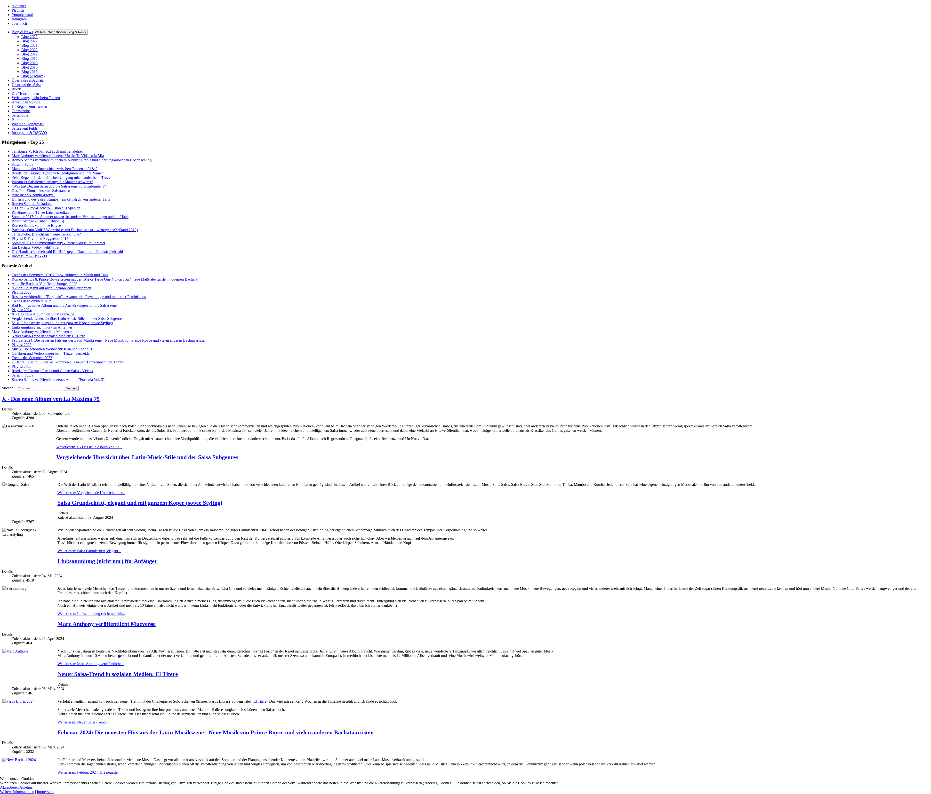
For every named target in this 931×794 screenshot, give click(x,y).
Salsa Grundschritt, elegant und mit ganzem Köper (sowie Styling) (139, 503)
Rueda (17, 89)
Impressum (45, 792)
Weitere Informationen (17, 792)
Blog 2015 (29, 72)
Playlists (18, 10)
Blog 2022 (29, 41)
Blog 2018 (29, 63)
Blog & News (22, 32)
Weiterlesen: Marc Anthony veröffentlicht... (90, 664)
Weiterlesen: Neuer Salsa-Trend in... (84, 722)
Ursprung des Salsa (26, 85)
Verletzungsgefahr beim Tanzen (36, 98)
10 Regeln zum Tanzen (29, 106)
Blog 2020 (29, 50)
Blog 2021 (29, 45)
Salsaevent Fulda (25, 128)
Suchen (71, 388)
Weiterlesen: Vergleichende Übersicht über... (91, 493)
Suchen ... (9, 388)
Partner (17, 120)
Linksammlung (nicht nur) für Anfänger (107, 561)
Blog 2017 (29, 58)
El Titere (259, 701)
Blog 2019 (29, 54)
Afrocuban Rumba (26, 102)
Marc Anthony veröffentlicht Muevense (106, 624)
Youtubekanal (22, 15)
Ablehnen (26, 787)
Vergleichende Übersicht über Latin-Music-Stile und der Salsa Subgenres (147, 457)
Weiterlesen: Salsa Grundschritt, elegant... (89, 551)
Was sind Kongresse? (28, 124)
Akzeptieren (9, 787)
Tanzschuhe (21, 111)
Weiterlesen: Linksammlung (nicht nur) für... (91, 614)
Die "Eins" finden (25, 93)
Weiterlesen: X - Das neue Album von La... (89, 447)
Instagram (19, 19)
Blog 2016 (29, 67)
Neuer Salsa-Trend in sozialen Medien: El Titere (117, 674)
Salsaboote (20, 115)
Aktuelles (19, 6)
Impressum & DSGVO (29, 133)
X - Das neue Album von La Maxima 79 (51, 399)
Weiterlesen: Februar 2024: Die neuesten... (89, 772)
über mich (19, 23)
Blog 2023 (29, 37)
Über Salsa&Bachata (28, 80)
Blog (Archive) (33, 76)
